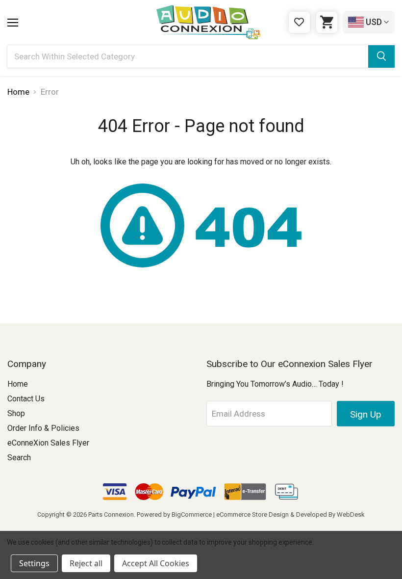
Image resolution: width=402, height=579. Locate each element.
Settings (34, 563)
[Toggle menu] (12, 22)
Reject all (86, 563)
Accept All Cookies (155, 563)
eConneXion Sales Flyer (48, 442)
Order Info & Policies (43, 428)
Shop (16, 413)
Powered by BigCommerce (174, 514)
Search (19, 457)
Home (17, 384)
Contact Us (26, 398)
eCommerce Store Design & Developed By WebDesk (290, 514)
